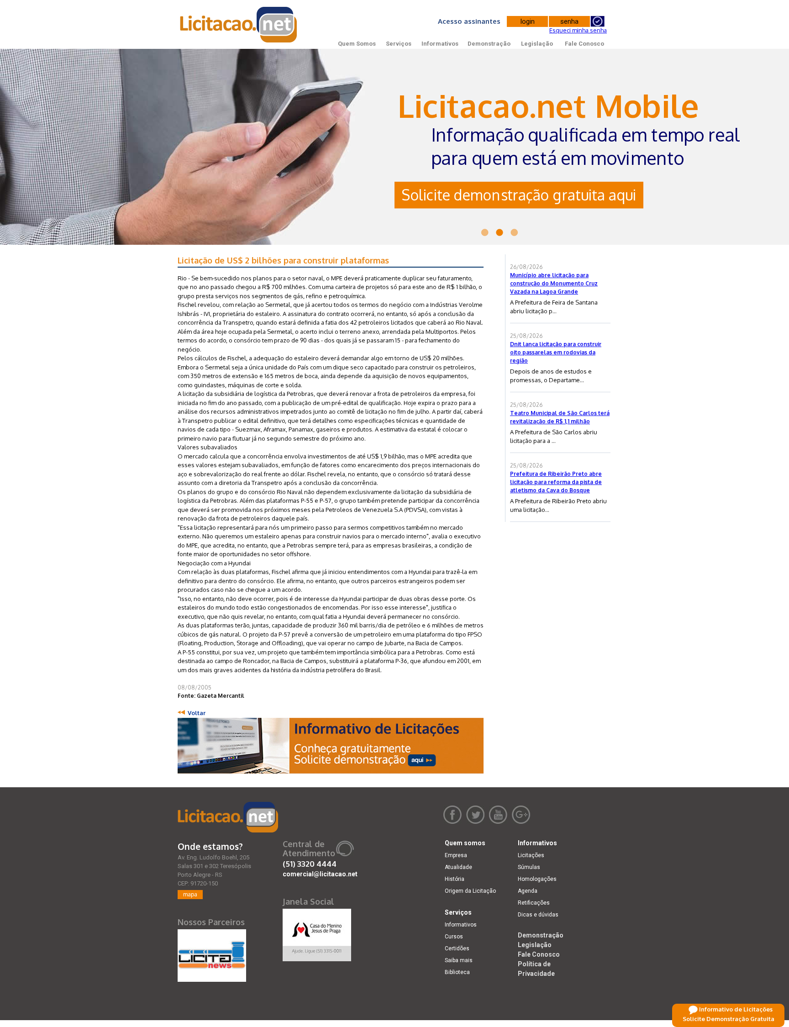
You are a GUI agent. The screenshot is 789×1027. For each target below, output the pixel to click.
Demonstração (489, 43)
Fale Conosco (584, 43)
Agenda (527, 891)
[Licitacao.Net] (239, 24)
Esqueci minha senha (578, 30)
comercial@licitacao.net (320, 874)
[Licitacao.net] (228, 817)
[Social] (317, 933)
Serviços (398, 43)
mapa (190, 894)
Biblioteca (457, 972)
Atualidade (458, 867)
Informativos (439, 43)
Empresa (456, 855)
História (454, 879)
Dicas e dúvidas (538, 914)
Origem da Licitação (470, 891)
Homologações (537, 879)
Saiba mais (459, 960)
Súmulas (529, 867)
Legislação (537, 43)
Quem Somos (357, 43)
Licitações (531, 855)
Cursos (454, 936)
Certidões (457, 948)
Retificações (534, 903)
